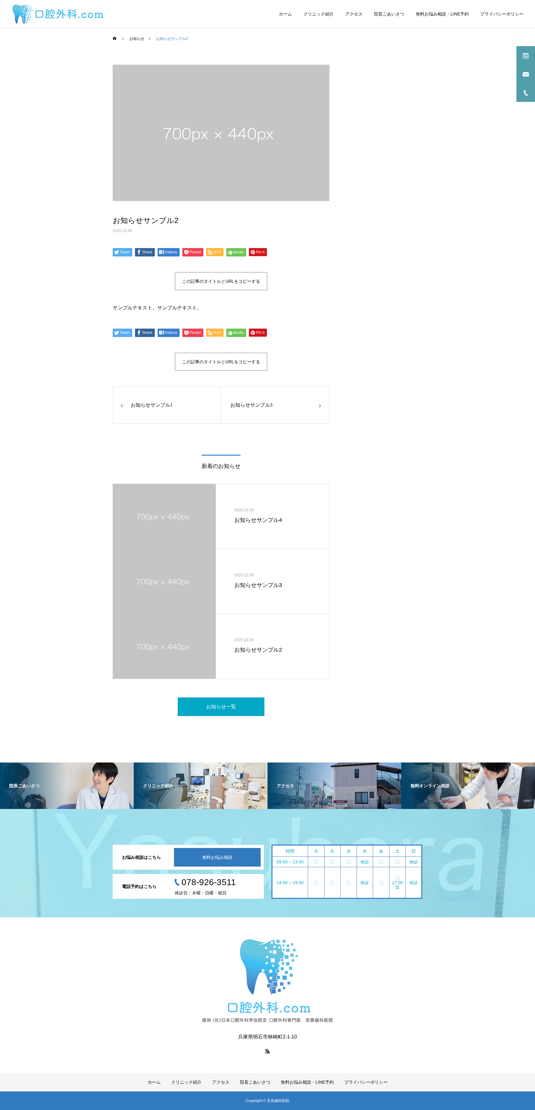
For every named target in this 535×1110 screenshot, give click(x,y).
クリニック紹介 (318, 13)
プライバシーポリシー (502, 13)
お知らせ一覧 (221, 706)
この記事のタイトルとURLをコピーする (221, 281)
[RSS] (267, 1051)
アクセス (354, 13)
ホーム (285, 13)
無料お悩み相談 (217, 857)
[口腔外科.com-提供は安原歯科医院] (57, 13)
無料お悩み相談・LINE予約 (442, 13)
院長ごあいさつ (389, 13)
